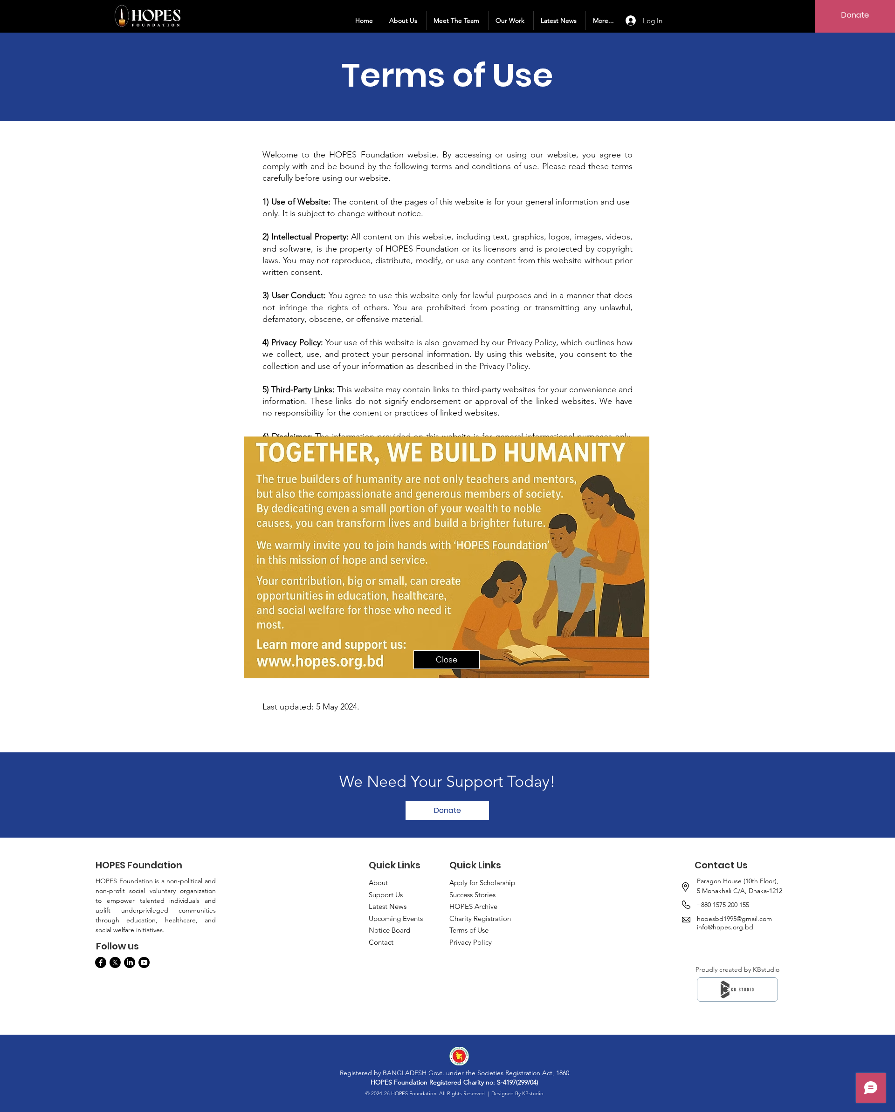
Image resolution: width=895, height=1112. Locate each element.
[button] (446, 659)
